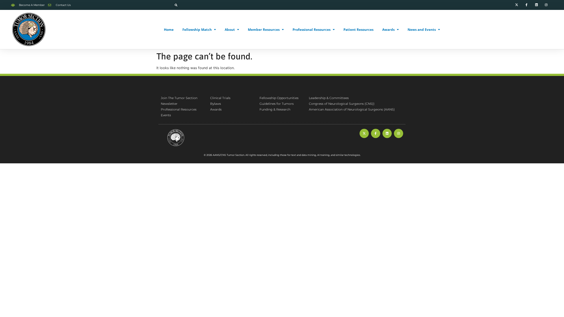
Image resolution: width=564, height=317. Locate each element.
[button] (176, 5)
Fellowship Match (197, 29)
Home (169, 29)
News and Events (422, 29)
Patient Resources (358, 29)
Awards (388, 29)
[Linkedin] (536, 5)
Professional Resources (311, 29)
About (230, 29)
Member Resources (264, 29)
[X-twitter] (517, 5)
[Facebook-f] (526, 5)
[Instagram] (546, 5)
